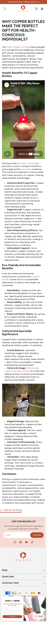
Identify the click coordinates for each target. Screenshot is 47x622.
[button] (5, 9)
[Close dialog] (44, 598)
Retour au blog (13, 510)
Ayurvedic (26, 169)
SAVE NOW (12, 616)
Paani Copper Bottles (17, 47)
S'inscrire (37, 535)
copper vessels (26, 163)
